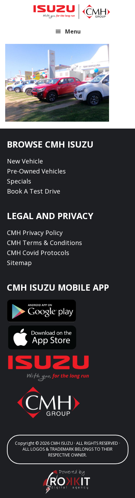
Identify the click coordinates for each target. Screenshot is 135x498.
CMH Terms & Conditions (44, 242)
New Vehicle (25, 161)
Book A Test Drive (33, 191)
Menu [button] (73, 31)
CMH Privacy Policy (35, 232)
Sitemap (19, 263)
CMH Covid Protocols (38, 252)
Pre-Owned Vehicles (36, 171)
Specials (19, 181)
